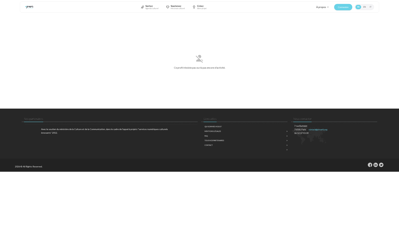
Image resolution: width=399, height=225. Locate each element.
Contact (208, 145)
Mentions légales (212, 131)
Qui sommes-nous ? (213, 126)
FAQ (206, 136)
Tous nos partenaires (214, 140)
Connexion (343, 7)
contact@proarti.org (318, 129)
